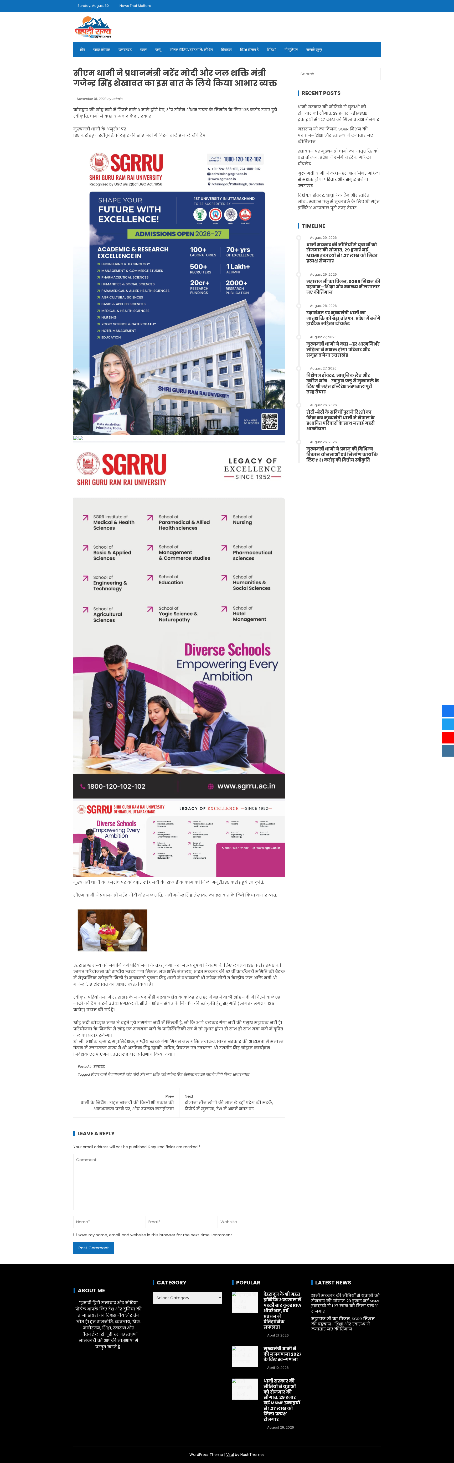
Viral (230, 1454)
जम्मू (158, 49)
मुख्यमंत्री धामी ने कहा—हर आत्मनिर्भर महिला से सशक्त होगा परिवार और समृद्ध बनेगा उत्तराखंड (339, 179)
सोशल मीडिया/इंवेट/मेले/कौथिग (191, 49)
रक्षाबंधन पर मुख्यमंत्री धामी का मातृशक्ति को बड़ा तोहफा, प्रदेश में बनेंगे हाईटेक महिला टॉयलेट (338, 157)
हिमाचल (226, 49)
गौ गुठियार (291, 49)
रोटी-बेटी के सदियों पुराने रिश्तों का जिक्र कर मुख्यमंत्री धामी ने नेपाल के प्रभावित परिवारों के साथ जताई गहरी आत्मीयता (340, 420)
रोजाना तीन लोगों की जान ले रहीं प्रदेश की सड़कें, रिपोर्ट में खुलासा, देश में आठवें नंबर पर (229, 1103)
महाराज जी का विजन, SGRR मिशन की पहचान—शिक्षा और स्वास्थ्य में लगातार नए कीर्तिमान (335, 135)
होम (82, 49)
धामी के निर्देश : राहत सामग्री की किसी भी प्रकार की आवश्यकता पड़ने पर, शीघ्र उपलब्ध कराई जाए (127, 1103)
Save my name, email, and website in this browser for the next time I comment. (155, 1235)
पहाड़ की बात (101, 49)
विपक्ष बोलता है (249, 49)
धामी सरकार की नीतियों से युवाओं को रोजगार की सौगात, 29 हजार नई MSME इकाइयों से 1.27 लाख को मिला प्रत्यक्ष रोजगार (338, 113)
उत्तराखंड (125, 49)
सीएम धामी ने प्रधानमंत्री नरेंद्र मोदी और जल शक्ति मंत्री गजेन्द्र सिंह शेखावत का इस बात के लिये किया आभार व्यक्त (170, 1074)
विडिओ (271, 49)
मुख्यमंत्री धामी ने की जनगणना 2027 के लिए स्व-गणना (283, 1354)
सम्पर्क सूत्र (314, 49)
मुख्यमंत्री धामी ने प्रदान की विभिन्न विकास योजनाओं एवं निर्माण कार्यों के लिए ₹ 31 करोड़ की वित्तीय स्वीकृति (342, 454)
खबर (143, 49)
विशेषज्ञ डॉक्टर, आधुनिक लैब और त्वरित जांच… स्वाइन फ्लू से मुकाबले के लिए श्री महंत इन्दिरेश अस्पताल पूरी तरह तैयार (339, 202)
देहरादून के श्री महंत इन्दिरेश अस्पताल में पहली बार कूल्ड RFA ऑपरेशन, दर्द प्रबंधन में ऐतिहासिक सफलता (282, 1310)
